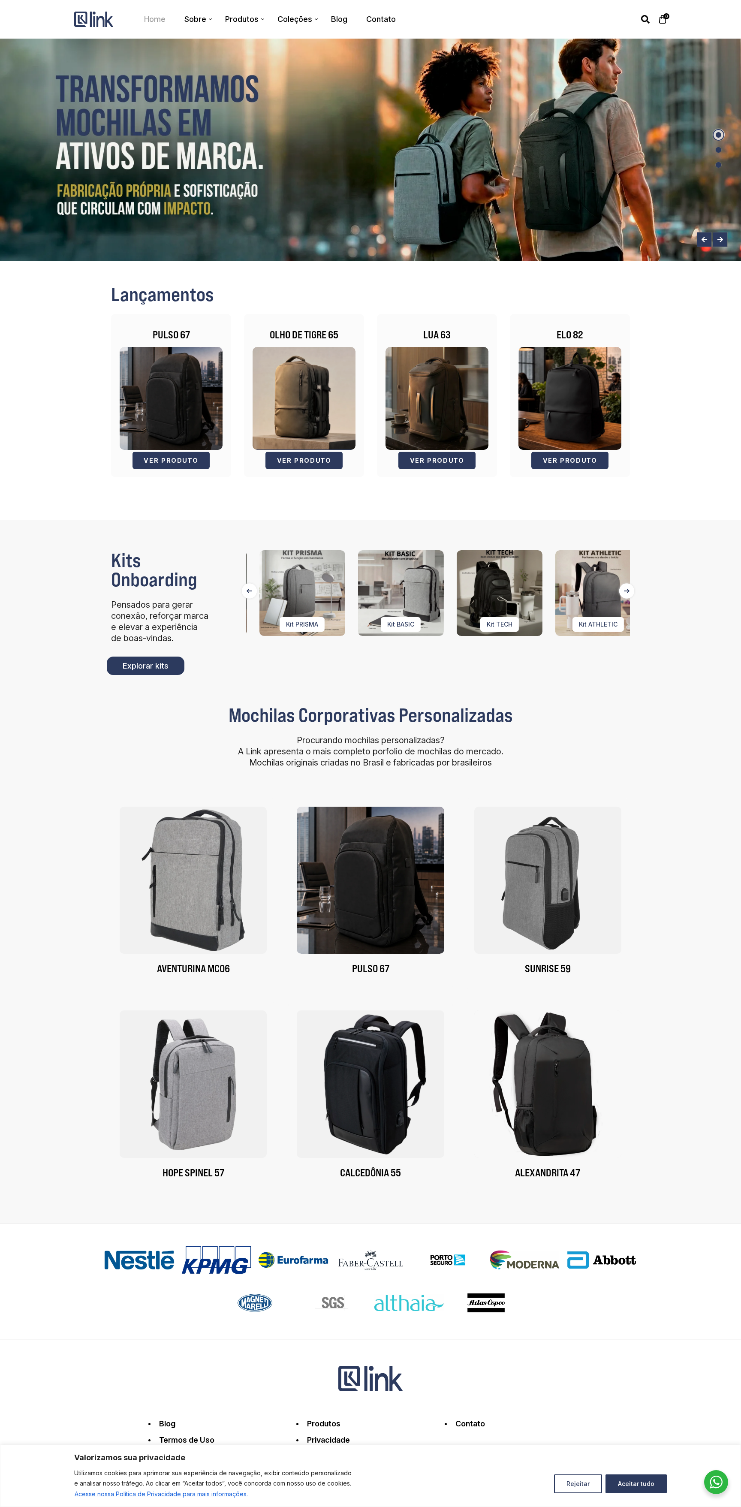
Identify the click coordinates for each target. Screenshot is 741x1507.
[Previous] (249, 590)
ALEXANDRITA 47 (547, 1172)
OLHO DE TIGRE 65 (304, 334)
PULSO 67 (171, 334)
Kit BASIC (369, 624)
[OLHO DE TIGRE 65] (304, 398)
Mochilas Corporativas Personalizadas (371, 714)
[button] (718, 135)
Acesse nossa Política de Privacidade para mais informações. (161, 1494)
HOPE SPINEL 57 (193, 1172)
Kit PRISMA (271, 624)
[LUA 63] (437, 398)
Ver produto (171, 460)
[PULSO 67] (171, 398)
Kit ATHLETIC (567, 624)
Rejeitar (578, 1483)
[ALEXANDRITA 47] (547, 1083)
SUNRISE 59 (548, 968)
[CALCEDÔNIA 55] (370, 1083)
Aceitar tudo (636, 1483)
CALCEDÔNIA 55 (370, 1172)
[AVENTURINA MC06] (193, 880)
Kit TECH (468, 624)
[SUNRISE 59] (547, 880)
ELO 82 (570, 334)
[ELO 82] (569, 398)
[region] (370, 1476)
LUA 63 (437, 334)
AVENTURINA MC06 (193, 968)
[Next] (626, 590)
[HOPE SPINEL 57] (193, 1083)
